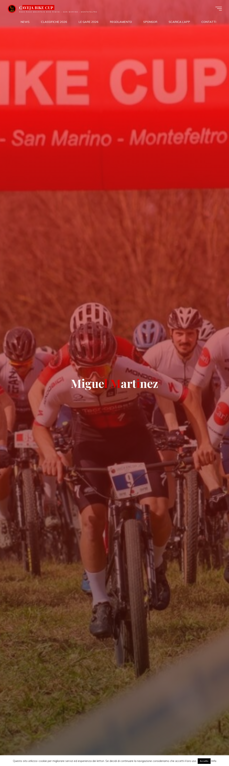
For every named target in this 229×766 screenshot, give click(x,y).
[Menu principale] (218, 8)
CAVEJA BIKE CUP (36, 7)
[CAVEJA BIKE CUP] (12, 8)
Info (213, 761)
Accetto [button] (204, 761)
